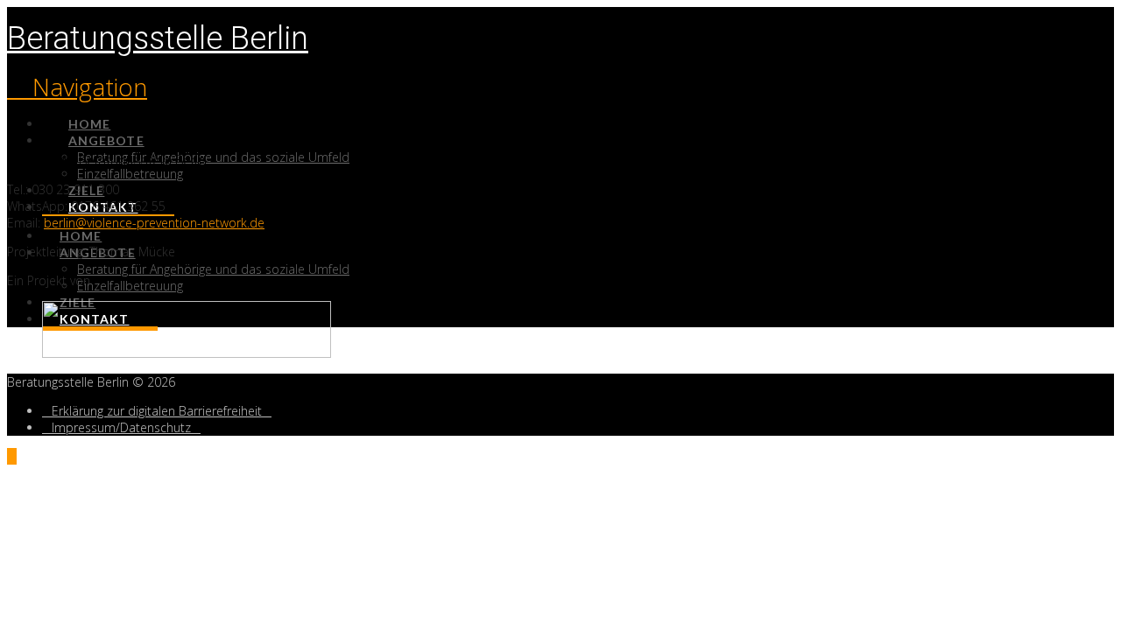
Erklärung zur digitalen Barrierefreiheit (157, 410)
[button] (77, 86)
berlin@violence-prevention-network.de (154, 222)
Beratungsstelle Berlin (157, 38)
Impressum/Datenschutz (121, 427)
